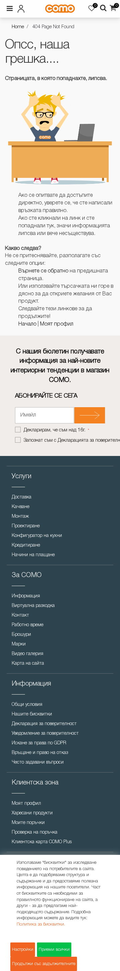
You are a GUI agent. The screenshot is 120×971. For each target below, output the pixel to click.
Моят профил (56, 324)
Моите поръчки (28, 823)
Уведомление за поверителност (45, 733)
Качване (20, 507)
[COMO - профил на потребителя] (22, 7)
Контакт (20, 615)
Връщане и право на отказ (40, 753)
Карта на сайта (28, 663)
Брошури (21, 635)
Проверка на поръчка (34, 832)
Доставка (21, 497)
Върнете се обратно (43, 271)
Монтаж (20, 516)
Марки (19, 644)
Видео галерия (27, 654)
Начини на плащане (33, 555)
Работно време (27, 625)
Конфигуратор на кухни (37, 536)
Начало (27, 324)
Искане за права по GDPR (39, 743)
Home (18, 27)
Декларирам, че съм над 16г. (55, 430)
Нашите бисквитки (32, 714)
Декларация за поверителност (44, 724)
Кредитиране (26, 545)
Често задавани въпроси (38, 762)
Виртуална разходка (33, 606)
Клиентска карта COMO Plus (42, 842)
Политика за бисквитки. (41, 924)
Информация (26, 596)
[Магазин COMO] (60, 8)
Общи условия (27, 705)
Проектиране (26, 526)
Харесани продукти (32, 813)
